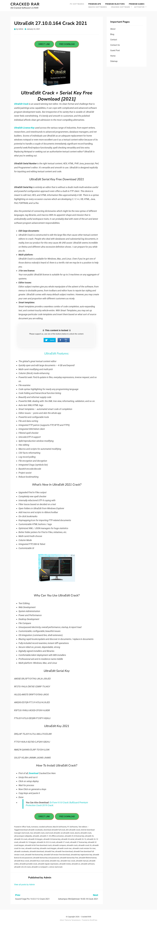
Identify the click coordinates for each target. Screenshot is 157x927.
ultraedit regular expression (48, 864)
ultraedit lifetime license (88, 858)
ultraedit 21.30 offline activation (52, 836)
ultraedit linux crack (21, 861)
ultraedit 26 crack (20, 839)
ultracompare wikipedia (23, 836)
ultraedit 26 (89, 836)
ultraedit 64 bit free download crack (38, 845)
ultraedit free (49, 851)
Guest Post (115, 50)
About (112, 29)
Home (112, 56)
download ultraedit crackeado (31, 830)
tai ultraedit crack (67, 833)
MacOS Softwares (97, 7)
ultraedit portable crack (28, 864)
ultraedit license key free (69, 858)
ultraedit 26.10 (80, 839)
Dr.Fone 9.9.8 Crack (59, 802)
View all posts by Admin (24, 884)
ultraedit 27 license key (78, 842)
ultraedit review (65, 864)
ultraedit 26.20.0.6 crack (46, 842)
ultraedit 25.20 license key (74, 836)
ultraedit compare (59, 845)
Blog (112, 34)
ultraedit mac (55, 861)
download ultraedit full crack (54, 830)
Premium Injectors (115, 4)
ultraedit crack (72, 845)
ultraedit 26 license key (51, 839)
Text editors (82, 827)
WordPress (93, 920)
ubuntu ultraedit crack (83, 833)
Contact (113, 39)
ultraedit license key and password (46, 858)
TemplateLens (76, 920)
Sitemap (114, 61)
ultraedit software (87, 864)
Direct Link (44, 44)
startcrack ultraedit (52, 833)
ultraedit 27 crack (62, 842)
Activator (139, 7)
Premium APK (94, 4)
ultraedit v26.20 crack (22, 867)
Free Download (67, 44)
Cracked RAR (25, 4)
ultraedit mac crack (67, 861)
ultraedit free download (64, 851)
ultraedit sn (76, 864)
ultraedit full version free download (57, 855)
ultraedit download (37, 851)
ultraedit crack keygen (48, 848)
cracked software (120, 7)
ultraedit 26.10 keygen (27, 842)
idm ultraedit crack (73, 830)
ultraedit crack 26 (85, 845)
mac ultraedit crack (37, 833)
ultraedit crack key (32, 848)
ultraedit (36, 836)
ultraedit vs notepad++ (40, 867)
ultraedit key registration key (81, 855)
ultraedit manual (82, 861)
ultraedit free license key (34, 855)
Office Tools (26, 827)
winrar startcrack (55, 867)
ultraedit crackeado (21, 851)
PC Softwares (77, 4)
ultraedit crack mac (64, 848)
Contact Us (115, 45)
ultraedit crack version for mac (84, 848)
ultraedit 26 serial (67, 839)
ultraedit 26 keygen (35, 839)
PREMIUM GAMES (136, 4)
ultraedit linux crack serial (39, 861)
